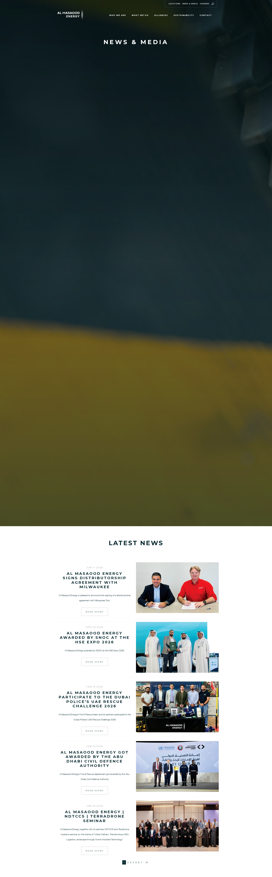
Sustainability (184, 15)
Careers (204, 4)
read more (95, 612)
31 (147, 862)
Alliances (161, 15)
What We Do (140, 15)
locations (174, 4)
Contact (206, 15)
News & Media (190, 4)
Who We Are (117, 15)
